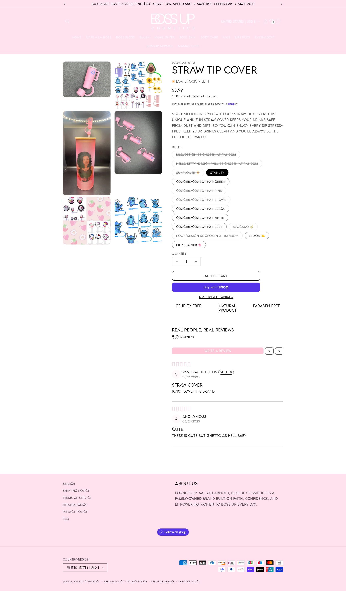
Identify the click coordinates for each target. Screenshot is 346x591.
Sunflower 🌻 (190, 173)
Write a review (217, 351)
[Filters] (269, 351)
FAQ (66, 519)
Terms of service (162, 581)
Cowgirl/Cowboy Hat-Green (200, 181)
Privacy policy (137, 581)
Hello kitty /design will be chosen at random (219, 164)
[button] (67, 21)
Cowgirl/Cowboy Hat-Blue (199, 226)
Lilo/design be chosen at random (208, 155)
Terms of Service (77, 497)
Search (69, 483)
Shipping (178, 96)
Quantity (179, 253)
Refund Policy (75, 505)
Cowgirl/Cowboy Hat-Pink (201, 191)
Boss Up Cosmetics (86, 581)
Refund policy (114, 581)
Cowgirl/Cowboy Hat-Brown (203, 200)
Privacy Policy (75, 512)
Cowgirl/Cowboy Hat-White (200, 217)
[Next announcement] (281, 4)
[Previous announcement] (64, 4)
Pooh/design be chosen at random (209, 236)
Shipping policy (76, 490)
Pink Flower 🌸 (189, 245)
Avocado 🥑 (245, 227)
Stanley (217, 172)
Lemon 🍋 (257, 235)
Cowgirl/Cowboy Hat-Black (200, 208)
